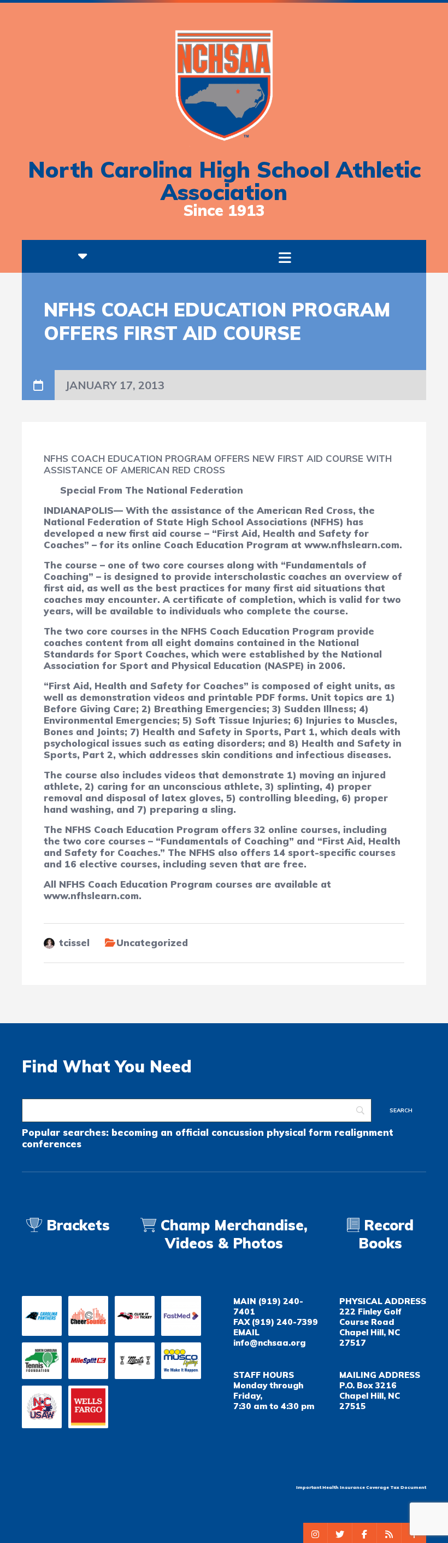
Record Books (386, 1234)
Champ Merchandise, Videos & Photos (234, 1234)
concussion (237, 1132)
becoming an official (160, 1132)
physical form (299, 1132)
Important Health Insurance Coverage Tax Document (361, 1487)
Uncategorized (152, 942)
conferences (51, 1143)
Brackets (76, 1225)
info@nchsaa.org (269, 1342)
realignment (363, 1132)
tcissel (74, 942)
